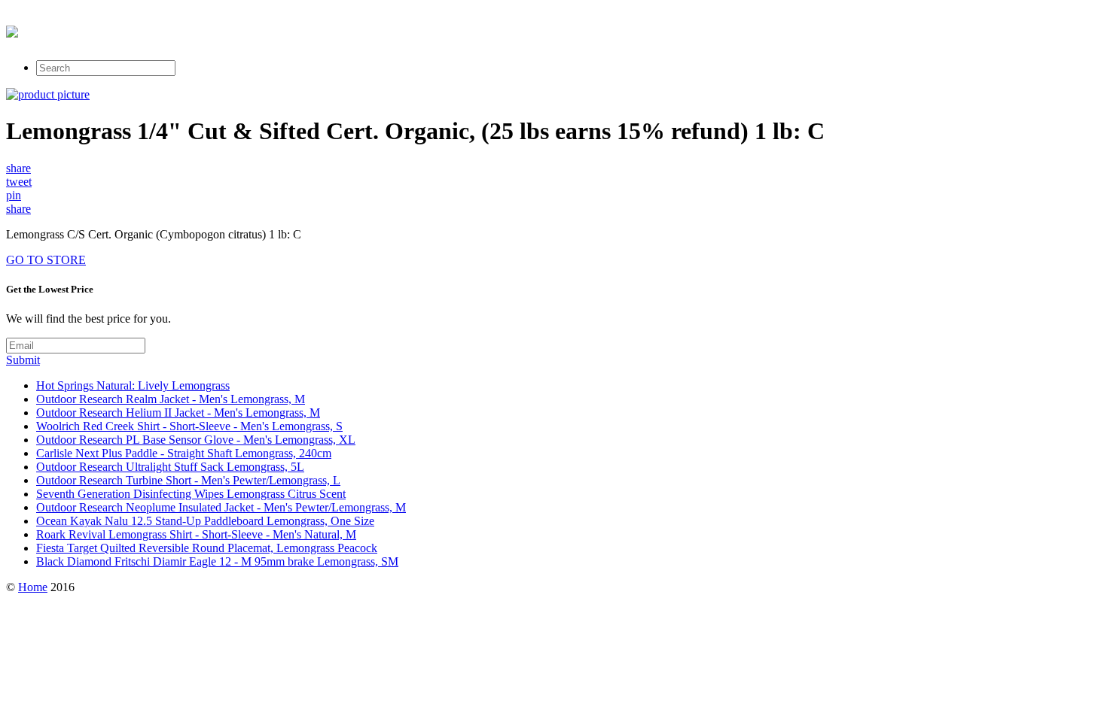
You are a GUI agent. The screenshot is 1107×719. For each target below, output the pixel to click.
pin (13, 195)
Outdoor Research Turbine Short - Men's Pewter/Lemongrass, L (188, 480)
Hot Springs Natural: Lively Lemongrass (133, 385)
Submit (23, 359)
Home (32, 587)
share (18, 168)
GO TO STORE (46, 259)
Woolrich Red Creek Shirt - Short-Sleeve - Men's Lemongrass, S (189, 426)
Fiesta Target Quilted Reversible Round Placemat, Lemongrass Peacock (206, 548)
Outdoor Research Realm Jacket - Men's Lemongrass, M (170, 399)
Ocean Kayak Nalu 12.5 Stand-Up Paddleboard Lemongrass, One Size (205, 520)
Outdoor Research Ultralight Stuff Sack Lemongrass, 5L (170, 466)
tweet (19, 181)
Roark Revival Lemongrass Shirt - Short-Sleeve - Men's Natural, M (196, 534)
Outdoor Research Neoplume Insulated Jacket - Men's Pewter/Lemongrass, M (221, 507)
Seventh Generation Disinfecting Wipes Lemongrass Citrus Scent (191, 493)
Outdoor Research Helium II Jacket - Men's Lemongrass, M (178, 412)
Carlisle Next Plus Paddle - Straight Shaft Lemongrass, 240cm (183, 453)
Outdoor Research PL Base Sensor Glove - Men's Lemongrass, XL (195, 439)
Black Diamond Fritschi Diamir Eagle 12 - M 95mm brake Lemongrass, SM (217, 561)
